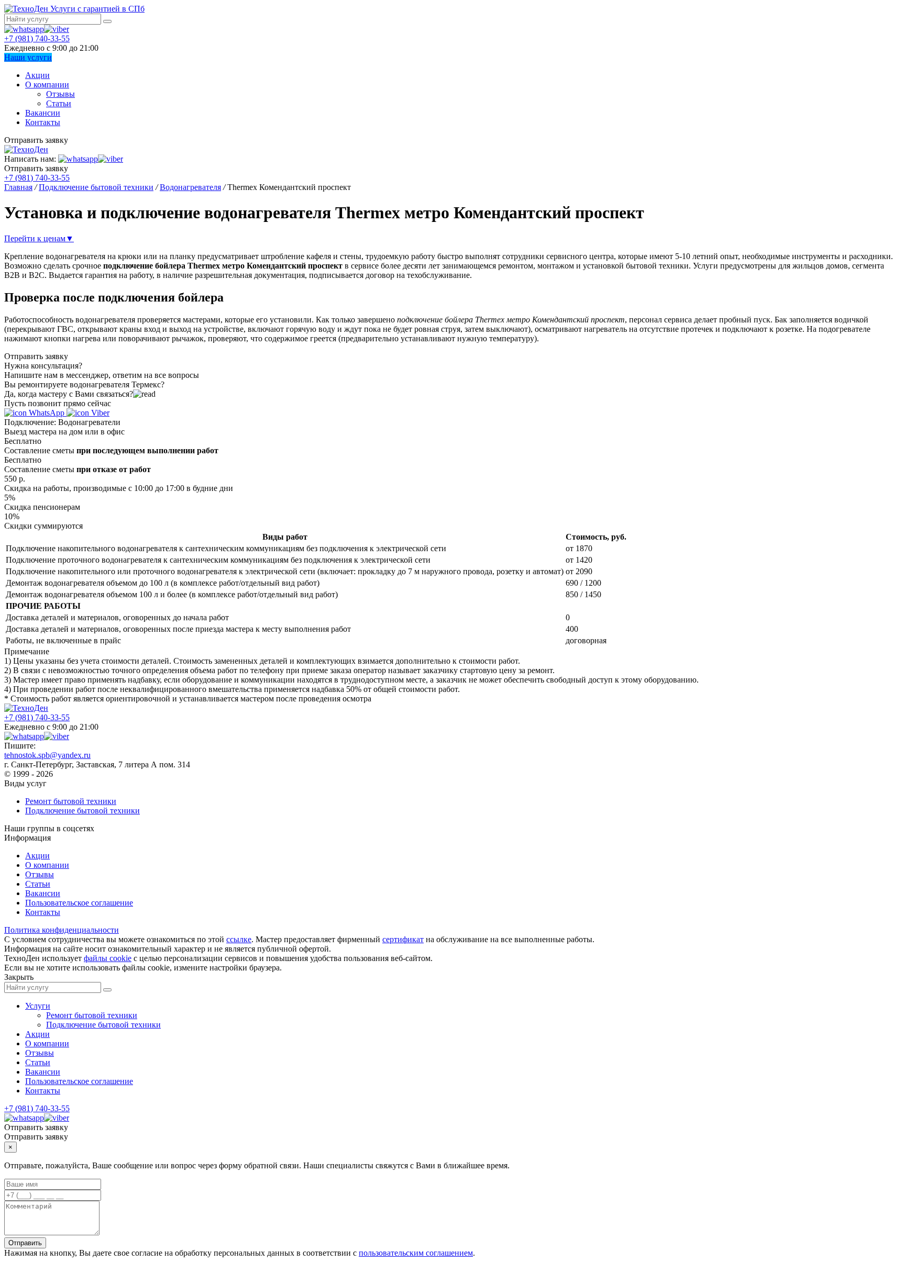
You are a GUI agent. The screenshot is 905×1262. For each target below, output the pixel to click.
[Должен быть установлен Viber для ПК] (56, 29)
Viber (99, 412)
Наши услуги (28, 57)
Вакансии (42, 112)
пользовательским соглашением (416, 1252)
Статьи (58, 103)
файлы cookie (107, 958)
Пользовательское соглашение (79, 902)
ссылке (238, 939)
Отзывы (60, 94)
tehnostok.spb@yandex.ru (47, 755)
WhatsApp (47, 412)
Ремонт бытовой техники (70, 801)
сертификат (403, 939)
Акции (37, 75)
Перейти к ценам (39, 238)
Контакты (42, 122)
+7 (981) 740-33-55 (37, 38)
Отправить (25, 1243)
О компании (47, 84)
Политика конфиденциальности (61, 929)
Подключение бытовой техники (82, 810)
